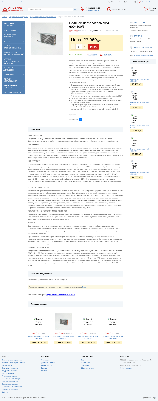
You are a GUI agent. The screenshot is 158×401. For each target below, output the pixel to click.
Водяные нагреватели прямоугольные (43, 17)
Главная (4, 17)
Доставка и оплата (48, 363)
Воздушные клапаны (9, 371)
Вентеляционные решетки (12, 360)
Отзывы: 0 (81, 31)
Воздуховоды (7, 365)
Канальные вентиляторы (11, 379)
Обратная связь (126, 368)
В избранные (92, 54)
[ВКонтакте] (80, 119)
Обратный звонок (92, 10)
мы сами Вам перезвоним (143, 55)
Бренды (16, 2)
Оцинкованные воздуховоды (12, 387)
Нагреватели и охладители (18, 17)
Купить (93, 47)
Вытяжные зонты (8, 373)
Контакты (24, 2)
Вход (84, 287)
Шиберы (5, 392)
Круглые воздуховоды (10, 381)
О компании (6, 2)
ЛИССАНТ (97, 31)
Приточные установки (10, 389)
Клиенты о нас (46, 365)
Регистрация (85, 363)
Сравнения (85, 365)
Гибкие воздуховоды (9, 376)
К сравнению (107, 55)
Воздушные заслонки (10, 368)
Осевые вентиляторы (10, 384)
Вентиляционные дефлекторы (13, 363)
